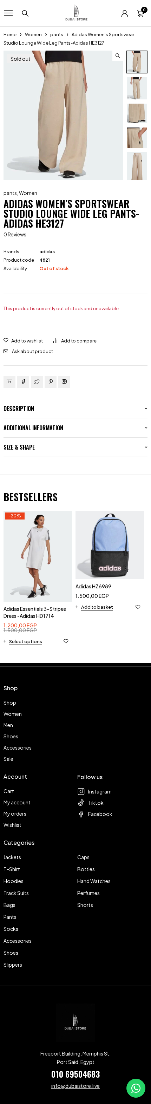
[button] (117, 56)
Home (10, 34)
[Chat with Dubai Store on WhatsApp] (135, 1088)
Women (33, 34)
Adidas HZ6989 (93, 586)
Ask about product (32, 351)
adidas (47, 251)
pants (56, 34)
